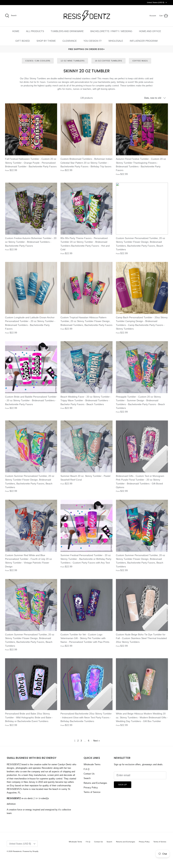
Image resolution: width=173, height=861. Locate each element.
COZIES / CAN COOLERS (37, 61)
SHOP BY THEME (46, 40)
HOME (15, 31)
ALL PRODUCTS (35, 31)
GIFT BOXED (22, 40)
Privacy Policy (91, 787)
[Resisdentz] (86, 15)
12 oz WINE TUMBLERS (72, 61)
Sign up (122, 785)
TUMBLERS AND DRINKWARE (67, 31)
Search (87, 778)
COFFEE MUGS (140, 61)
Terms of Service (92, 792)
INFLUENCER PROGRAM (144, 40)
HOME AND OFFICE (150, 31)
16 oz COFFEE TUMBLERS (108, 61)
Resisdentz (17, 851)
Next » (96, 740)
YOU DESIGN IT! (92, 40)
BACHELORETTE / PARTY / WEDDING (111, 31)
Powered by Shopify (30, 851)
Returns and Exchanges (95, 783)
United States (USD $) (155, 2)
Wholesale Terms (92, 764)
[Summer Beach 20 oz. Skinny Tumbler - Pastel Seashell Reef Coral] (86, 446)
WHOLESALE (115, 40)
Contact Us (89, 773)
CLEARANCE (70, 40)
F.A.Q (86, 769)
